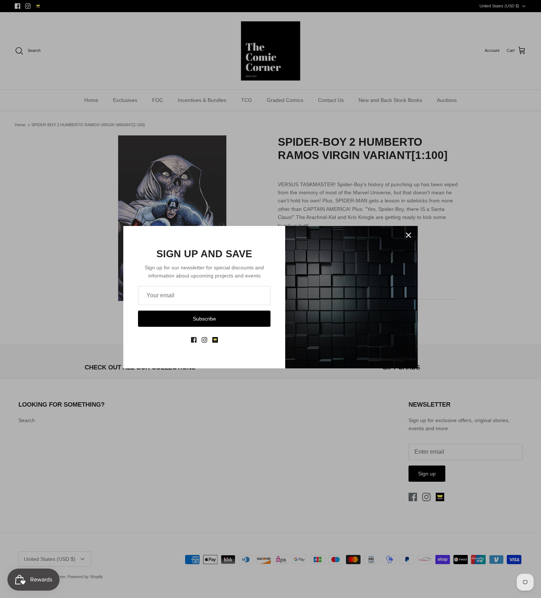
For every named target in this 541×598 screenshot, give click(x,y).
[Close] (408, 235)
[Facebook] (194, 340)
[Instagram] (204, 340)
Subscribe (204, 319)
